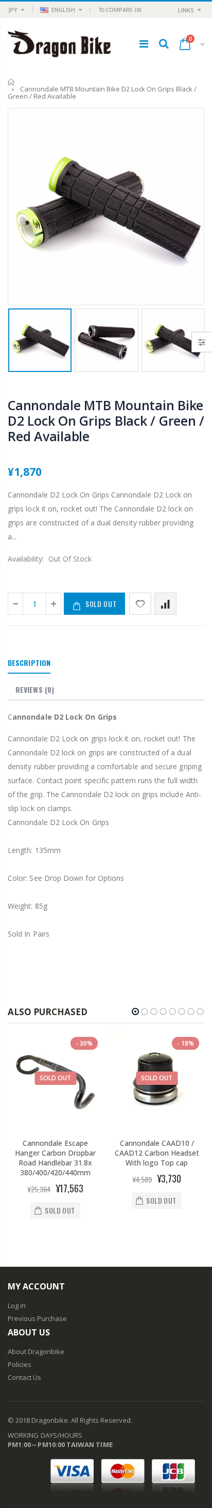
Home (11, 82)
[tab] (29, 663)
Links (186, 10)
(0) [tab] (34, 689)
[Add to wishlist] (140, 604)
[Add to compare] (165, 604)
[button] (135, 1011)
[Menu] (143, 44)
